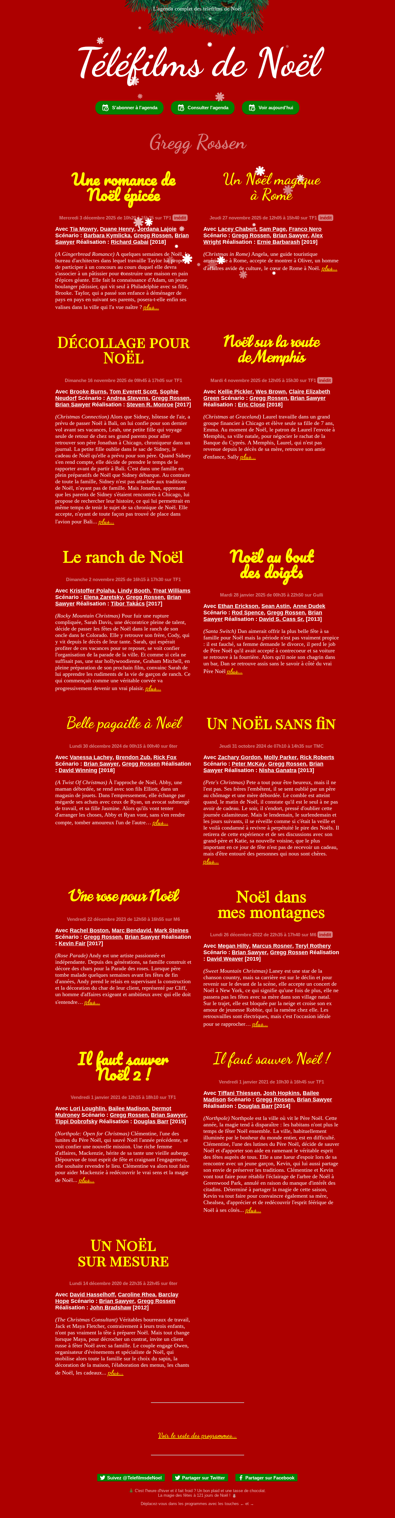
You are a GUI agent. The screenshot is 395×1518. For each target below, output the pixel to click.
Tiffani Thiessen (239, 1093)
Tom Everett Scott (133, 392)
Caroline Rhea (136, 1294)
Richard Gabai (129, 242)
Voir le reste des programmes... (197, 1435)
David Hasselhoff (92, 1294)
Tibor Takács (128, 604)
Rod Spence (248, 612)
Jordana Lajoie (157, 229)
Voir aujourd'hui (276, 107)
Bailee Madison (128, 1108)
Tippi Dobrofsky (76, 1121)
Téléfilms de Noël (197, 62)
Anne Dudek (309, 606)
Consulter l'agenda (208, 107)
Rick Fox (165, 757)
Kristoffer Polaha (92, 591)
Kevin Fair (72, 943)
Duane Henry (117, 229)
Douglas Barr (151, 1121)
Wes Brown (271, 392)
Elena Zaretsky (103, 597)
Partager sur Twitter (203, 1477)
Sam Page (272, 229)
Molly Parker (280, 757)
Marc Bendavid (131, 930)
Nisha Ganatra (278, 770)
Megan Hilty (233, 946)
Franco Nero (305, 229)
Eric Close (251, 404)
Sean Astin (275, 606)
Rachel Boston (89, 930)
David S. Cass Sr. (281, 619)
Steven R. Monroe (150, 404)
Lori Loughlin (87, 1108)
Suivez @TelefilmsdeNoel (134, 1477)
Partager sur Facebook (269, 1477)
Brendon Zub (133, 757)
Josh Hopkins (281, 1093)
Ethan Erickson (238, 606)
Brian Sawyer (290, 235)
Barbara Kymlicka (107, 235)
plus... (151, 307)
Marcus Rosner (272, 946)
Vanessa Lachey (91, 757)
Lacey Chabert (237, 229)
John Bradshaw (110, 1307)
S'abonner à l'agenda (134, 107)
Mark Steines (171, 930)
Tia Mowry (83, 229)
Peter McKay (248, 764)
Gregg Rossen (153, 235)
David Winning (78, 770)
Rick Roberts (317, 757)
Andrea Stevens (127, 398)
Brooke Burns (88, 392)
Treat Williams (171, 591)
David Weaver (225, 959)
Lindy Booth (134, 591)
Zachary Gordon (239, 757)
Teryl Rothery (313, 946)
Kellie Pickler (235, 392)
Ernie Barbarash (278, 242)
